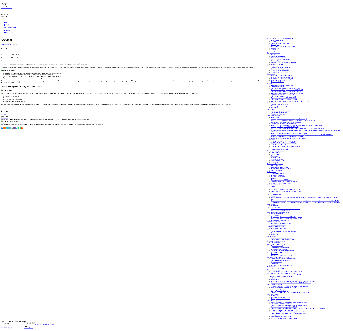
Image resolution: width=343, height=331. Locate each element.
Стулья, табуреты (276, 61)
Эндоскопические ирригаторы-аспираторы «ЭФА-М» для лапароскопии (293, 281)
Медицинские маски (277, 188)
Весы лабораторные (277, 159)
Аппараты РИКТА (273, 294)
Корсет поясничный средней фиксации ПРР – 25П (286, 91)
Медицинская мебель (273, 53)
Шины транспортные (277, 175)
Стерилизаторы (275, 152)
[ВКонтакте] (2, 128)
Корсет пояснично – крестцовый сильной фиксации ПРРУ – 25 (290, 101)
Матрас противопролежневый (280, 43)
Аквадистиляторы (276, 157)
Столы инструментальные (279, 56)
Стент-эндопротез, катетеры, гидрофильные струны (287, 191)
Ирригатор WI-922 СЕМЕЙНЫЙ (281, 80)
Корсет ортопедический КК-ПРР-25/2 (282, 94)
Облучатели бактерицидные (279, 149)
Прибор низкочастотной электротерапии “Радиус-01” (287, 136)
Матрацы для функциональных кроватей (283, 62)
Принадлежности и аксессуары (280, 299)
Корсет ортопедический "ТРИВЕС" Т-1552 (284, 96)
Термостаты (274, 162)
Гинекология (271, 230)
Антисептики (275, 193)
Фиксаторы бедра (276, 263)
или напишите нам (6, 8)
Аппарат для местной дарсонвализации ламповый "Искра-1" (289, 133)
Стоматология (271, 236)
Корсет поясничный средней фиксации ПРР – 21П (286, 88)
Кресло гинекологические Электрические (283, 231)
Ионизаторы (271, 204)
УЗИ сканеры (271, 266)
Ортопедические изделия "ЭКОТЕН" (278, 257)
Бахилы (273, 186)
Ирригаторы (271, 74)
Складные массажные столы (279, 167)
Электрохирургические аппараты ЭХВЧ (279, 276)
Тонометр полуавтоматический (280, 111)
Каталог (6, 24)
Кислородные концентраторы (276, 241)
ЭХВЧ (272, 278)
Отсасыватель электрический (280, 247)
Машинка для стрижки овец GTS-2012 (282, 316)
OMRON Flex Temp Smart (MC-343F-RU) (283, 143)
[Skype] (17, 128)
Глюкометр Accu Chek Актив (280, 72)
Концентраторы (275, 242)
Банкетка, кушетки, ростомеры (280, 59)
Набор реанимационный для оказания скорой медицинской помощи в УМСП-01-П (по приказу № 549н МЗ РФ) (305, 201)
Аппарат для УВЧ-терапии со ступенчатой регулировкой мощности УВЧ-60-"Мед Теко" (298, 125)
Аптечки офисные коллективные (281, 223)
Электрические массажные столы (281, 168)
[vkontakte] (36, 323)
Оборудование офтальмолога (276, 226)
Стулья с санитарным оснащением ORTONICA (285, 181)
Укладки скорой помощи (274, 194)
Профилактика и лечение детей (280, 297)
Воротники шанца (276, 262)
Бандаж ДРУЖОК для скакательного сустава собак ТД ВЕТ (289, 312)
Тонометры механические (279, 114)
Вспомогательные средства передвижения (280, 38)
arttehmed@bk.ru (28, 328)
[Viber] (14, 128)
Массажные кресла (276, 170)
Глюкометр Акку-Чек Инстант (280, 69)
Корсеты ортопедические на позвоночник (283, 258)
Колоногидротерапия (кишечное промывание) (281, 273)
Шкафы (273, 54)
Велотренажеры (275, 48)
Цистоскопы (274, 234)
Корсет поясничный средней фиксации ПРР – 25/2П (287, 93)
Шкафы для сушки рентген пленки (281, 255)
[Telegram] (9, 128)
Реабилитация (271, 172)
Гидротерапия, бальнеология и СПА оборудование (286, 217)
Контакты (7, 30)
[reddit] (22, 128)
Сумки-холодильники (277, 173)
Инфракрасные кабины (278, 213)
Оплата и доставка (10, 27)
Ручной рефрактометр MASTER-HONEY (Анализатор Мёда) (289, 313)
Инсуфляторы (275, 279)
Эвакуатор (274, 178)
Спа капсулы (275, 215)
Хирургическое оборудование (276, 244)
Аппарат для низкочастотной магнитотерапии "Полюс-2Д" (289, 119)
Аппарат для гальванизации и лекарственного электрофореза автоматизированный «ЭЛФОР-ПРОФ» (302, 135)
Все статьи (4, 114)
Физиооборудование (273, 115)
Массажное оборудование (275, 164)
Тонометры (270, 109)
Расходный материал (273, 185)
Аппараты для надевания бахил (280, 210)
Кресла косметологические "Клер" (281, 220)
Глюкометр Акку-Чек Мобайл (280, 70)
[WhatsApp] (12, 128)
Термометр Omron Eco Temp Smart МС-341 (284, 141)
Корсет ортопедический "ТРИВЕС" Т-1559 (284, 99)
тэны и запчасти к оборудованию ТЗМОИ (283, 287)
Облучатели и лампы (273, 148)
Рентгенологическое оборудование (277, 252)
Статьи (6, 29)
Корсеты (269, 83)
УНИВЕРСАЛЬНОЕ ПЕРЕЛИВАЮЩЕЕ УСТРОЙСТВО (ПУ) (290, 292)
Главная (6, 22)
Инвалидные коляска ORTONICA (281, 180)
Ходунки (273, 41)
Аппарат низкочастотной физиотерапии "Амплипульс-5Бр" (289, 138)
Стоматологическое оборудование (281, 238)
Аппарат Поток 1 (276, 117)
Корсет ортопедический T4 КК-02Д (281, 86)
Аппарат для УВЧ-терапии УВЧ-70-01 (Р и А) (285, 127)
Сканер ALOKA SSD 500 (278, 268)
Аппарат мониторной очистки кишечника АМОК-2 (286, 275)
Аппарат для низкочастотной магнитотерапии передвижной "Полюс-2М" (293, 120)
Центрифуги (274, 156)
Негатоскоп (274, 254)
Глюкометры (271, 66)
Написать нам (8, 32)
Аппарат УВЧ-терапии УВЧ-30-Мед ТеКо (283, 123)
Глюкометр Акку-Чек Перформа (280, 67)
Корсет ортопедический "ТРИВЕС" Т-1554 (284, 98)
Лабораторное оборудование (276, 151)
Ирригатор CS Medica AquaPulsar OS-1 (282, 75)
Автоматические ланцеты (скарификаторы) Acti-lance (287, 189)
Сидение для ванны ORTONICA (281, 183)
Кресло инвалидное (277, 40)
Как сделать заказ (9, 26)
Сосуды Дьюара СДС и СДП (275, 289)
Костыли (273, 49)
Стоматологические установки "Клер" (282, 239)
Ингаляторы (271, 103)
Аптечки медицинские (274, 221)
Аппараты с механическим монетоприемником (285, 209)
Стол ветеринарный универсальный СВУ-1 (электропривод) (289, 305)
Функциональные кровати (279, 58)
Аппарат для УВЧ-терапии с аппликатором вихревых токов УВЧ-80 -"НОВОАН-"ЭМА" (298, 128)
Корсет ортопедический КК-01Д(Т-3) (282, 85)
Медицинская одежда (273, 270)
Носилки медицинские (278, 176)
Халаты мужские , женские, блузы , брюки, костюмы (287, 271)
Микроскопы (275, 154)
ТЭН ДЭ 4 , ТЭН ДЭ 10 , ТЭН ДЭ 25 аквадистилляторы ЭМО (290, 286)
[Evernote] (19, 128)
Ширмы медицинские (277, 64)
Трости (273, 51)
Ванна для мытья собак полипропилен (282, 315)
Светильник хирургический (279, 249)
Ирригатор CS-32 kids (277, 82)
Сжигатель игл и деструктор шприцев (282, 250)
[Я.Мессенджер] (7, 128)
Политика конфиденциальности (44, 324)
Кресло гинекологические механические (283, 233)
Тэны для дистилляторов (274, 284)
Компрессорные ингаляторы (279, 106)
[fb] (37, 323)
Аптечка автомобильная (278, 225)
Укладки (273, 196)
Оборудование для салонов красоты (278, 212)
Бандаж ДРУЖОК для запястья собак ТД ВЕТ (285, 310)
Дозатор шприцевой (277, 246)
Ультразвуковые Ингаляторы (279, 104)
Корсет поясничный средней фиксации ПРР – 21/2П (287, 90)
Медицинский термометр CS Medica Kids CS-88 (285, 146)
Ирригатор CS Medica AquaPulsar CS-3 (282, 77)
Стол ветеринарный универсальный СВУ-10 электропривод (289, 302)
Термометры (271, 139)
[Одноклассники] (4, 128)
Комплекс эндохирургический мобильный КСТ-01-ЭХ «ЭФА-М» (291, 283)
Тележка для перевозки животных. (281, 303)
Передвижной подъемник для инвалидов (283, 46)
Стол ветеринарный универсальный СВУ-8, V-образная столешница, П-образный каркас (298, 308)
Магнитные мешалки (277, 160)
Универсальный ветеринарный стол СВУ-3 (284, 307)
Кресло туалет (275, 45)
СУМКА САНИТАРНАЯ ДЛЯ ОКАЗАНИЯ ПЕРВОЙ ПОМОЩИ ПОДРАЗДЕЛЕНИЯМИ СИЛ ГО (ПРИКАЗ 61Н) (306, 202)
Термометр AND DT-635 (278, 144)
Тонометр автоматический (279, 112)
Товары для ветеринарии (274, 300)
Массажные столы (276, 165)
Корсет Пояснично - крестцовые (280, 260)
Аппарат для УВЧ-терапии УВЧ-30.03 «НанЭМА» (286, 122)
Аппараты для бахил (273, 207)
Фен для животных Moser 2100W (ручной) (284, 318)
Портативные (275, 295)
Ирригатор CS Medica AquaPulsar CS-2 (282, 78)
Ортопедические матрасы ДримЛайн (282, 265)
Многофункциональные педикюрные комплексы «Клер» (288, 218)
